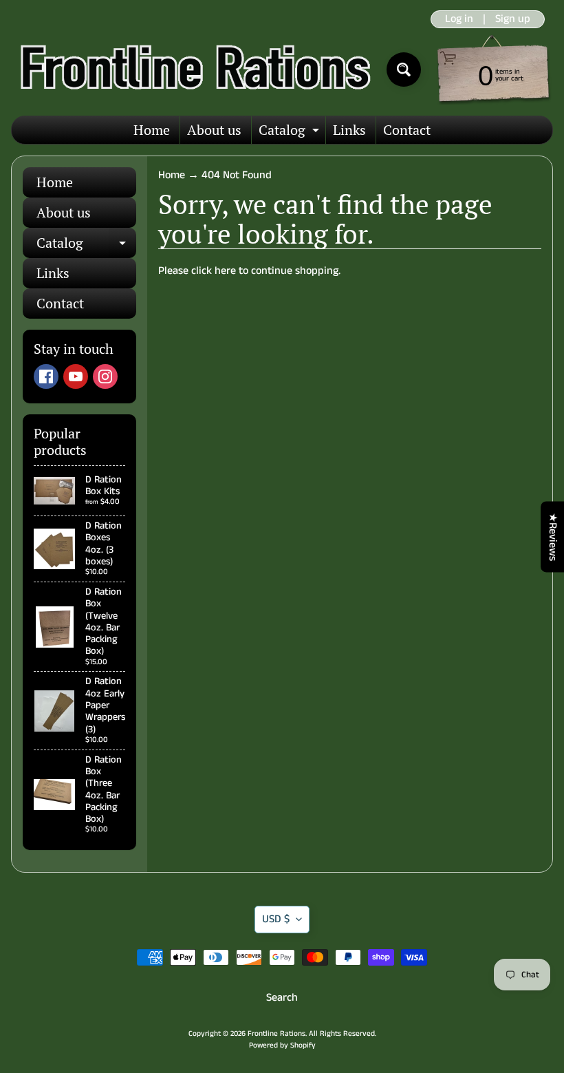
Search (282, 998)
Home (151, 129)
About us (214, 129)
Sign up (512, 19)
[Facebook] (46, 376)
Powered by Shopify (282, 1045)
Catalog (291, 132)
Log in (459, 19)
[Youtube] (75, 376)
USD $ (276, 919)
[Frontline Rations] (193, 70)
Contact (407, 129)
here (225, 271)
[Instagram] (105, 376)
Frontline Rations (276, 1033)
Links (349, 129)
